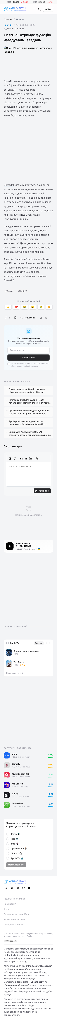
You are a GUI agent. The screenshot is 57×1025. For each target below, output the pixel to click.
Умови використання (14, 919)
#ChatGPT (22, 291)
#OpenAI (9, 291)
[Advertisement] (28, 150)
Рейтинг (39, 643)
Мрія (14, 754)
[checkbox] (8, 364)
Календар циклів (20, 773)
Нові (48, 643)
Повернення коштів (14, 924)
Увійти (48, 9)
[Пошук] (39, 9)
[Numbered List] (30, 458)
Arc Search (17, 783)
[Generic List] (26, 458)
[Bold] (10, 458)
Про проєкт (10, 904)
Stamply (16, 764)
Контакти (8, 909)
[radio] (7, 834)
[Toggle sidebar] (34, 9)
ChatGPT (9, 184)
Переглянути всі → (14, 673)
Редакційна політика (14, 898)
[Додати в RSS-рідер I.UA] (10, 940)
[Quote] (21, 458)
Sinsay (15, 793)
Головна (8, 19)
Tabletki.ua (17, 803)
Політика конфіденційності (17, 914)
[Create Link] (37, 458)
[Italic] (14, 458)
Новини (7, 25)
